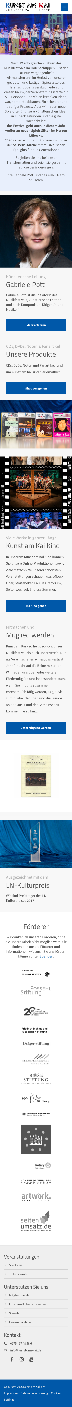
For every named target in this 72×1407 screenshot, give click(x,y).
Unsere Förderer (20, 1322)
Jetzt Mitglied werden (36, 728)
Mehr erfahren (36, 325)
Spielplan (15, 1265)
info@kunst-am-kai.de (25, 1350)
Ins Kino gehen (36, 606)
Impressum (11, 1393)
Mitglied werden (20, 1295)
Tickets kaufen (19, 1274)
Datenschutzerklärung (34, 1393)
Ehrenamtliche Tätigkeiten (27, 1304)
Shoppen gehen (36, 388)
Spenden (46, 956)
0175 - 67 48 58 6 (21, 1343)
